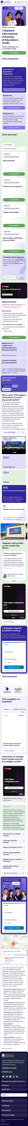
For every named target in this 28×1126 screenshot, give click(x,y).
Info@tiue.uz (7, 1072)
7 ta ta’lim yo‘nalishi (13, 108)
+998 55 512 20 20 (9, 1068)
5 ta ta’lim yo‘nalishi (13, 127)
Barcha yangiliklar (9, 751)
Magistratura (7, 231)
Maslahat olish (9, 277)
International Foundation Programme (13, 1081)
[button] (12, 452)
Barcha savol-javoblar (10, 873)
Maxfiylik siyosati (5, 1124)
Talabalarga (6, 1106)
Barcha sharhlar (9, 622)
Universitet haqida (9, 432)
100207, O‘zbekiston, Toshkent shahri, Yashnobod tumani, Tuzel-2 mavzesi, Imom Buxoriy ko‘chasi (13, 1062)
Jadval (4, 1095)
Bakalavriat (6, 154)
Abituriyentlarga (7, 1101)
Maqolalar (6, 709)
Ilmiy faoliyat (6, 1110)
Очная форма (8, 145)
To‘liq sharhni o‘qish (7, 568)
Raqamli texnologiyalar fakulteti (11, 156)
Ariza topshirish (14, 53)
